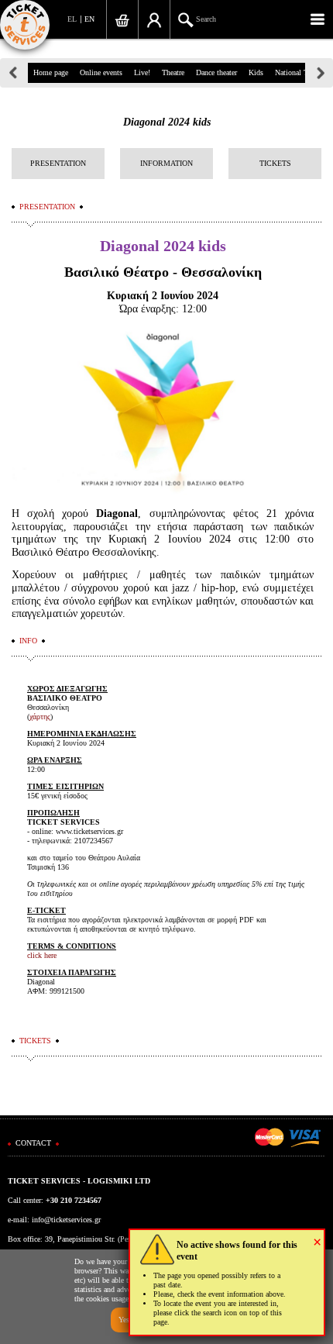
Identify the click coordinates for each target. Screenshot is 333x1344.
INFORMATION (166, 163)
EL (72, 19)
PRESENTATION (58, 163)
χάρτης (39, 716)
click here (42, 955)
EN (89, 19)
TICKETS (275, 163)
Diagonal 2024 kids (167, 122)
